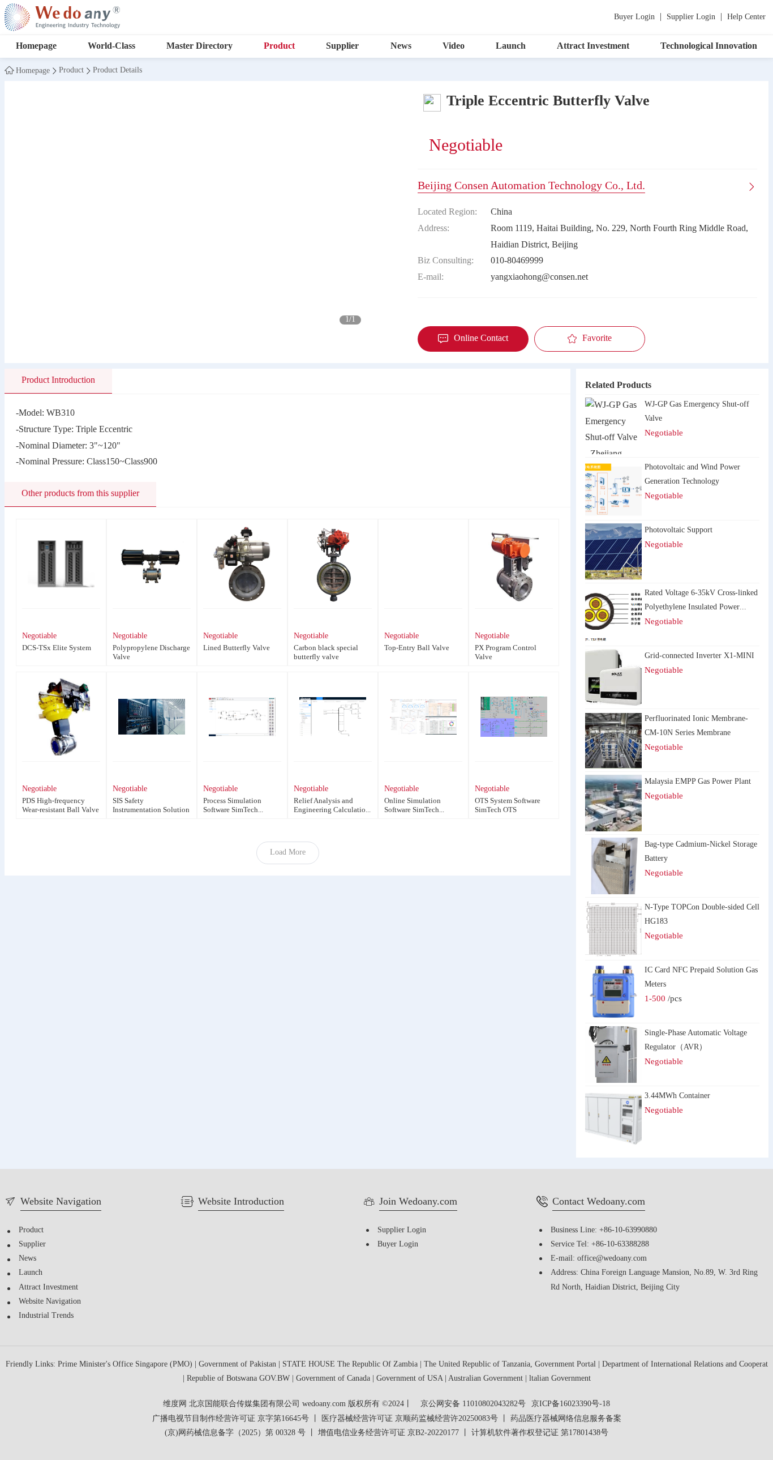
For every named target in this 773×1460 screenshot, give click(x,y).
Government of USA (410, 1378)
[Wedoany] (62, 17)
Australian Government (486, 1378)
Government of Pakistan (238, 1364)
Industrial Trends (46, 1316)
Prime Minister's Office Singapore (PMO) (126, 1364)
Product (279, 46)
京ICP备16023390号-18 (570, 1404)
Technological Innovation (708, 46)
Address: (433, 228)
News (400, 46)
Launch (511, 46)
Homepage (36, 46)
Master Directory (199, 46)
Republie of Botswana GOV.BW (239, 1378)
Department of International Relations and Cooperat (685, 1364)
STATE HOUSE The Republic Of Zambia (351, 1364)
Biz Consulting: (446, 261)
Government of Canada (334, 1378)
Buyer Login (634, 17)
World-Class (111, 46)
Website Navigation (50, 1301)
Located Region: (447, 212)
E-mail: (431, 277)
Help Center (746, 17)
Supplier (342, 46)
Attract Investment (593, 46)
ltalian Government (560, 1378)
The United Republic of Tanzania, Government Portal (511, 1364)
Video (454, 46)
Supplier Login (691, 17)
